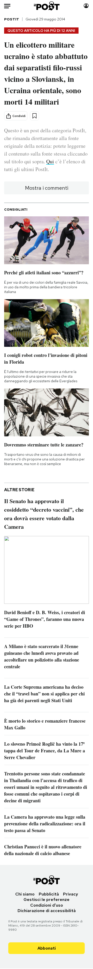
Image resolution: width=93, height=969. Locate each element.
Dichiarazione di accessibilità (47, 910)
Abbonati (46, 948)
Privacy (70, 894)
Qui (50, 161)
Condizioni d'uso (46, 905)
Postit (11, 19)
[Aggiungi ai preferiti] (34, 116)
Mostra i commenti (46, 188)
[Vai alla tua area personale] (86, 6)
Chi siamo (25, 894)
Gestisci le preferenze (46, 899)
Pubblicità (49, 894)
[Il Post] (46, 5)
